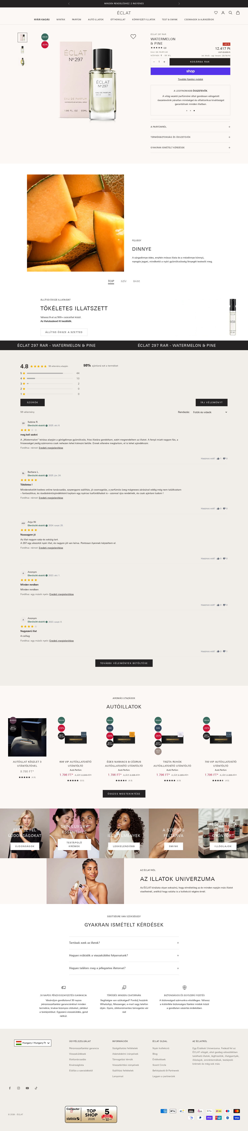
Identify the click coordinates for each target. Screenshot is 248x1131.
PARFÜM (76, 19)
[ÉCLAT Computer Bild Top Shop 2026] (91, 1114)
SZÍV (124, 281)
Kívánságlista (76, 1065)
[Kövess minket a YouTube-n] (27, 1088)
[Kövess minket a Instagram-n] (18, 1088)
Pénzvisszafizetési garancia (84, 1048)
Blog (155, 1053)
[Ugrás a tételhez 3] (22, 62)
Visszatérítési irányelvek (125, 1065)
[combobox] (32, 1043)
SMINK (173, 846)
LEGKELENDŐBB (124, 846)
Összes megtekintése (124, 794)
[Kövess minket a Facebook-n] (9, 1088)
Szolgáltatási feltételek (125, 1048)
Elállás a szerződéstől (81, 1070)
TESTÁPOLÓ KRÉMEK (74, 844)
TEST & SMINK (170, 19)
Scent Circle (159, 1065)
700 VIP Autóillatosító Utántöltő (221, 763)
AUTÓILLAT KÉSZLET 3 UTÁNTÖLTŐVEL (27, 763)
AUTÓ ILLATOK (96, 19)
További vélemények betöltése (124, 663)
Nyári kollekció (161, 1048)
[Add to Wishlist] (133, 36)
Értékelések (159, 1059)
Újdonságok (24, 846)
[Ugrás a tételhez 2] (22, 49)
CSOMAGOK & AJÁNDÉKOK (199, 19)
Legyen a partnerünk (164, 1076)
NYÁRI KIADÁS (42, 19)
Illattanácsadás (77, 1059)
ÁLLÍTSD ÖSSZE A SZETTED (64, 332)
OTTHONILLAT (118, 19)
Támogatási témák (122, 1059)
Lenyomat (117, 1076)
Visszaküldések (77, 1053)
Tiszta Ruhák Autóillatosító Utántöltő (172, 763)
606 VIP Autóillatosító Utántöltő (75, 763)
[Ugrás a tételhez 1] (22, 37)
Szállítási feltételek (123, 1070)
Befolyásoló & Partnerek (166, 1070)
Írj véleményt (212, 402)
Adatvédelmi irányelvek (125, 1053)
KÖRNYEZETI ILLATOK (143, 19)
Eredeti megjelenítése (51, 447)
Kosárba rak (200, 61)
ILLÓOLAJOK (223, 846)
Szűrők (32, 402)
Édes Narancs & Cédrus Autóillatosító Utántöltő (124, 763)
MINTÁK (61, 19)
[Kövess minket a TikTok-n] (36, 1088)
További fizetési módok (190, 79)
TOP (111, 281)
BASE (136, 281)
